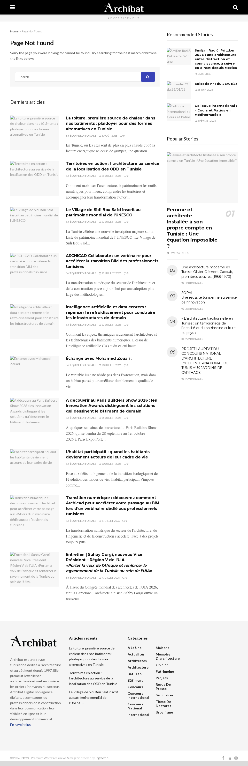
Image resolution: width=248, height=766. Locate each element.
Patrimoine (165, 671)
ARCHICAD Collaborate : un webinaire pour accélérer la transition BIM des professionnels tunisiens (112, 261)
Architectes (137, 661)
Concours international (138, 695)
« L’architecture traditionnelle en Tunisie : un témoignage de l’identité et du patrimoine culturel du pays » (208, 325)
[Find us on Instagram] (236, 758)
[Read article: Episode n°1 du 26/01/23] (179, 90)
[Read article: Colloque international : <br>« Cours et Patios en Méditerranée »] (179, 112)
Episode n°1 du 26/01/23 (216, 84)
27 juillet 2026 (111, 221)
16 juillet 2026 (111, 417)
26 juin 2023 (205, 89)
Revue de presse (163, 686)
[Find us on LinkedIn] (229, 758)
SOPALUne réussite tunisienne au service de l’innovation (209, 297)
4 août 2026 (109, 135)
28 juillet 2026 (111, 175)
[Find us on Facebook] (223, 758)
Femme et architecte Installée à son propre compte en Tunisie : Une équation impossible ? (192, 228)
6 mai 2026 (203, 73)
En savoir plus (20, 724)
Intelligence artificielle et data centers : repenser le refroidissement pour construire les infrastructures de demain (110, 312)
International (138, 715)
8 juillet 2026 (110, 520)
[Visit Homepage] (124, 7)
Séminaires (164, 695)
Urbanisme (164, 712)
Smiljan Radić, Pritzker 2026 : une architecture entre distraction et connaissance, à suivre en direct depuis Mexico (216, 59)
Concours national (135, 706)
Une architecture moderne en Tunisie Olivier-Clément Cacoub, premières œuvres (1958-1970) (207, 272)
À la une (134, 648)
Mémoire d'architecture (168, 656)
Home (14, 31)
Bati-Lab (134, 674)
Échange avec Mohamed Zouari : (99, 358)
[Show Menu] (12, 7)
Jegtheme (101, 758)
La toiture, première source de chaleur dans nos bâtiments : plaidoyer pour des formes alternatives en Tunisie (110, 123)
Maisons (162, 648)
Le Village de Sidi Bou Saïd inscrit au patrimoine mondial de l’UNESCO (93, 697)
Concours (135, 687)
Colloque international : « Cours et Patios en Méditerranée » (216, 110)
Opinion (162, 665)
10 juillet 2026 (111, 463)
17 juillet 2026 (111, 324)
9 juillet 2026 (110, 577)
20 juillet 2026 (111, 365)
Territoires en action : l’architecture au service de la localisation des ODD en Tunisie (93, 678)
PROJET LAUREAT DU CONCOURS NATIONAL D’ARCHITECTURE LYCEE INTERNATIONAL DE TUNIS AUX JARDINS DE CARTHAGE (205, 361)
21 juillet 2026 (111, 273)
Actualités (136, 654)
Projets (162, 678)
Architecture (138, 667)
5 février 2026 (206, 120)
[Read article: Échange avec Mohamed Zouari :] (34, 373)
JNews (24, 758)
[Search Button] (235, 7)
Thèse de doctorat (163, 704)
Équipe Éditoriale (83, 135)
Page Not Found (32, 31)
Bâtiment (135, 680)
